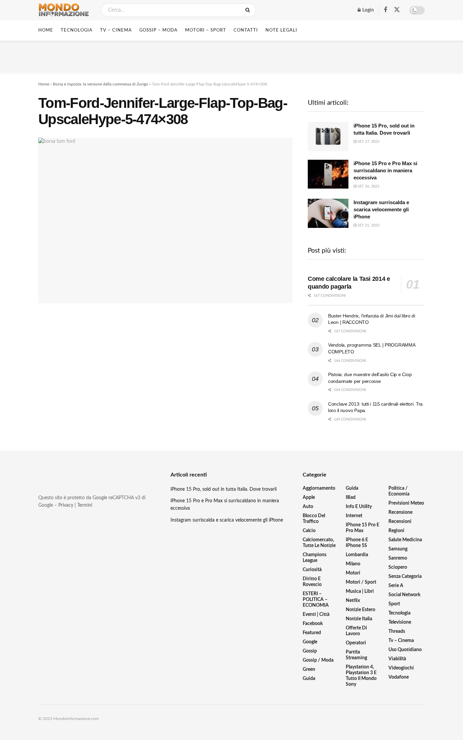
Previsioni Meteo (406, 503)
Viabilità (397, 659)
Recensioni (399, 521)
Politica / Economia (398, 491)
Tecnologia (399, 613)
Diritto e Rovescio (312, 582)
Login (367, 10)
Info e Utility (359, 506)
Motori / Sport (361, 582)
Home (45, 30)
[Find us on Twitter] (397, 10)
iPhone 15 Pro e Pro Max (362, 528)
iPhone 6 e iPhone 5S (357, 543)
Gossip (310, 651)
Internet (354, 515)
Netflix (353, 600)
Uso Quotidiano (405, 649)
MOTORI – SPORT (205, 30)
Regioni (396, 530)
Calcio (309, 530)
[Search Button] (249, 10)
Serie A (395, 585)
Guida (309, 678)
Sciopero (397, 567)
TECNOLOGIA (77, 30)
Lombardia (357, 554)
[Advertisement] (231, 56)
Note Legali (281, 30)
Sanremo (397, 558)
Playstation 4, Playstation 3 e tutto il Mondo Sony (361, 676)
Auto (308, 506)
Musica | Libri (360, 591)
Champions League (314, 557)
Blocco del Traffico (314, 518)
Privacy (65, 505)
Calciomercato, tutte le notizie (319, 543)
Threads (396, 631)
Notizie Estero (360, 609)
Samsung (397, 549)
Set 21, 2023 (368, 225)
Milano (353, 564)
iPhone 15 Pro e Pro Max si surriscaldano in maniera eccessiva (385, 170)
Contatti (246, 30)
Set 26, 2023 (368, 186)
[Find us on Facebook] (385, 10)
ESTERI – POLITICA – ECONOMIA (316, 599)
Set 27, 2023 (368, 141)
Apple (309, 497)
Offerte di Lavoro (356, 631)
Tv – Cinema (401, 640)
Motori (353, 573)
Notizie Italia (359, 619)
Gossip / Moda (318, 660)
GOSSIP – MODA (158, 30)
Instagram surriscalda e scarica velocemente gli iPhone (381, 209)
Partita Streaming (356, 655)
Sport (394, 604)
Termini (84, 505)
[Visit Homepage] (63, 10)
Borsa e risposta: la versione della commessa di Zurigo (100, 84)
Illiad (351, 497)
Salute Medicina (405, 540)
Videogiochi (401, 668)
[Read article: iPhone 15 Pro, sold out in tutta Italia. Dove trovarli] (328, 136)
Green (309, 669)
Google (310, 642)
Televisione (399, 622)
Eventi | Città (316, 614)
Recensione (400, 512)
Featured (312, 632)
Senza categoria (405, 576)
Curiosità (312, 569)
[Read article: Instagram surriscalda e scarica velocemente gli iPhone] (328, 213)
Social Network (404, 594)
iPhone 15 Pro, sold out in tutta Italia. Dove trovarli (223, 489)
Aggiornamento (319, 488)
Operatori (356, 643)
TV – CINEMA (116, 30)
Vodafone (398, 677)
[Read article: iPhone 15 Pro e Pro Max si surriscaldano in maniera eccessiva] (328, 174)
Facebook (313, 623)
